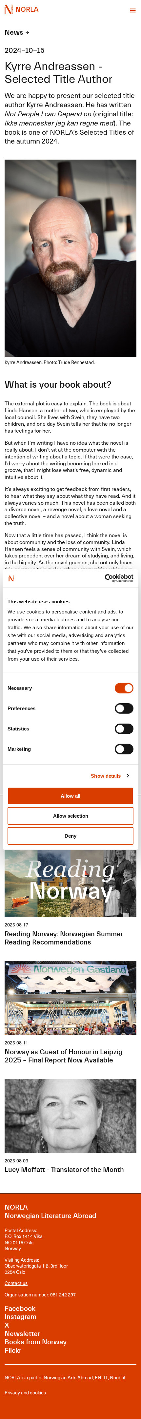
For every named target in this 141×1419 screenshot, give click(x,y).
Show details (106, 775)
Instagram (20, 1317)
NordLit (118, 1377)
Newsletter (22, 1334)
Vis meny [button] (132, 10)
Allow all (70, 796)
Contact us (16, 1283)
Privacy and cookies (25, 1393)
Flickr (13, 1351)
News (14, 33)
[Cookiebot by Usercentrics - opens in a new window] (104, 578)
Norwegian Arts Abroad (68, 1377)
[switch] (124, 708)
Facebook (20, 1309)
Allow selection (70, 816)
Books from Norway (36, 1342)
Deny (70, 836)
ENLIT (101, 1377)
